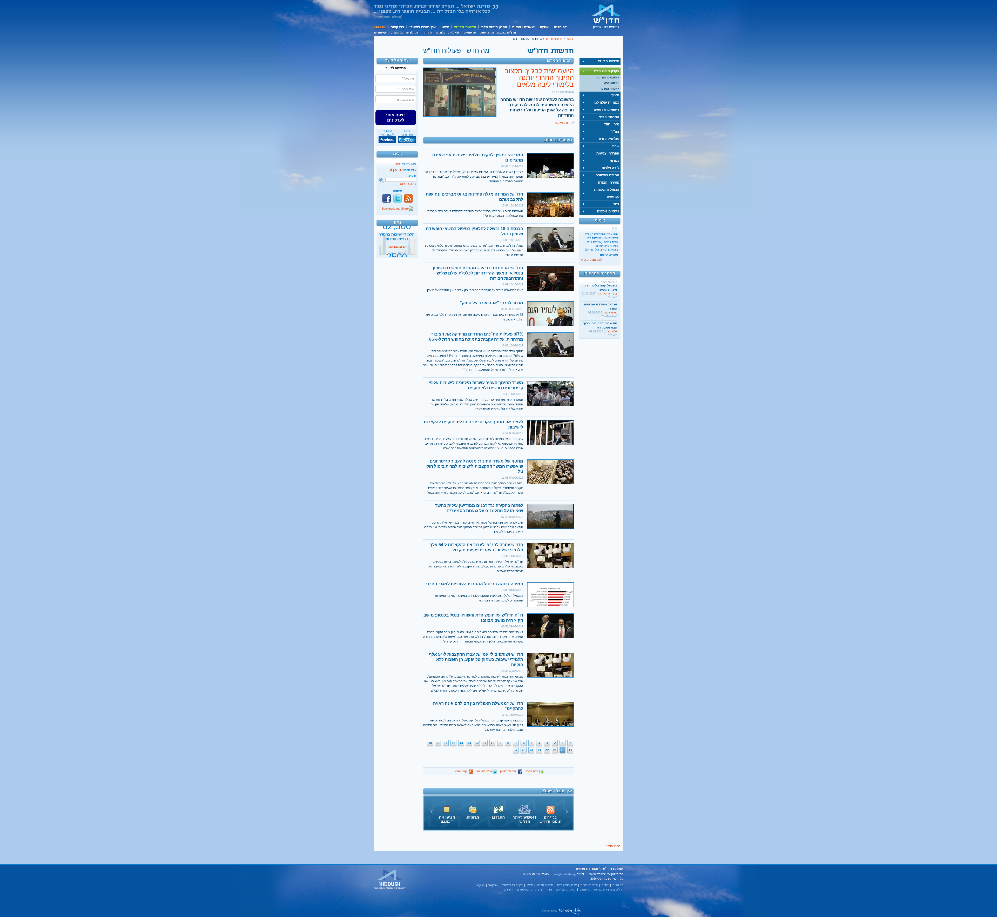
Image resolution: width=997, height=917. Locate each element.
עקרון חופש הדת (493, 27)
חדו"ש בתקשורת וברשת (498, 32)
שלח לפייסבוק (509, 771)
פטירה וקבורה (608, 182)
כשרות (614, 161)
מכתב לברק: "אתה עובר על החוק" (491, 303)
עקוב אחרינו (461, 771)
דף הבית (560, 27)
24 (531, 750)
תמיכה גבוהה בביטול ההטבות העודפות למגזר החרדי (474, 584)
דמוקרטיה (610, 82)
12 (477, 743)
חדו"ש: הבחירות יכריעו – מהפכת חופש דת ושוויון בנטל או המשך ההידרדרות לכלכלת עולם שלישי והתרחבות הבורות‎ (478, 273)
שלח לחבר (532, 771)
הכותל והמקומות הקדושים (607, 193)
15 (453, 743)
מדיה (428, 32)
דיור (616, 204)
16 (446, 743)
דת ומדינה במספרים (405, 32)
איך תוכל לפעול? (422, 27)
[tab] (600, 61)
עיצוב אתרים (561, 911)
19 (570, 750)
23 (539, 750)
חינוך (615, 95)
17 (438, 743)
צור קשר (397, 27)
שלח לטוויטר (484, 771)
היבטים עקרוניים (606, 77)
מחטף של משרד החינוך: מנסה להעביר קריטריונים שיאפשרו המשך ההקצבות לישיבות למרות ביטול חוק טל (474, 466)
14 (461, 743)
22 (547, 750)
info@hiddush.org (565, 874)
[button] (395, 117)
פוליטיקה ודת (609, 139)
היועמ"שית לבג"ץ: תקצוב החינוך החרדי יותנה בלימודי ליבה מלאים (539, 77)
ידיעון (444, 27)
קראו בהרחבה (397, 252)
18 (430, 743)
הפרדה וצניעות (607, 153)
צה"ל (615, 131)
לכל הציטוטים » (591, 260)
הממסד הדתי (609, 117)
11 (485, 743)
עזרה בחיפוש (408, 183)
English (381, 27)
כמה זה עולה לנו (606, 102)
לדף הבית (606, 16)
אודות (544, 27)
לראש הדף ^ (613, 846)
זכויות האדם (609, 88)
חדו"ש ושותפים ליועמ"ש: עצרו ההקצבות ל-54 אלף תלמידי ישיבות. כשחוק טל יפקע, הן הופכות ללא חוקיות (476, 659)
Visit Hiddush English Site (390, 879)
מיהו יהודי (611, 124)
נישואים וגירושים (606, 110)
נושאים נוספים (608, 211)
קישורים (381, 32)
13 (469, 743)
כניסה (397, 163)
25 (524, 750)
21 (555, 750)
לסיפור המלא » (564, 122)
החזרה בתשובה (607, 175)
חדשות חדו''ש (464, 27)
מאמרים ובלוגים (447, 32)
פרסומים (469, 32)
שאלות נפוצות (523, 27)
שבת (615, 146)
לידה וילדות (610, 168)
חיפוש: (412, 175)
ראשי (570, 38)
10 (492, 743)
